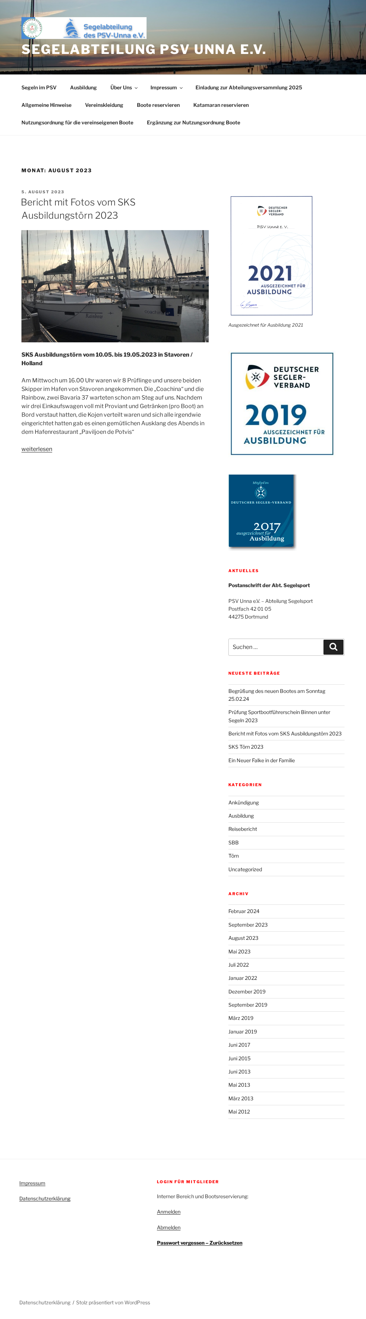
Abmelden (168, 1227)
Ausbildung (83, 87)
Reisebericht (242, 829)
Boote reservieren (158, 105)
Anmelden (168, 1212)
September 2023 (248, 925)
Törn (233, 856)
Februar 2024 (243, 911)
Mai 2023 (239, 951)
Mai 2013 (239, 1085)
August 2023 (243, 938)
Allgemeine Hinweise (46, 105)
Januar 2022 (242, 978)
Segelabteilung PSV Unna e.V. (144, 49)
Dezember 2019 (247, 991)
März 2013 (240, 1098)
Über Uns (121, 87)
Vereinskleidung (104, 105)
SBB (233, 842)
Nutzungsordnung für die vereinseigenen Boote (77, 122)
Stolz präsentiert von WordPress (113, 1302)
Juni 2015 (239, 1058)
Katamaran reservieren (221, 105)
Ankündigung (243, 802)
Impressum (163, 87)
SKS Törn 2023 (245, 747)
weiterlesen (36, 449)
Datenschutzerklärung (44, 1198)
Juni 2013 (239, 1071)
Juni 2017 (239, 1045)
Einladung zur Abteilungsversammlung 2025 (249, 87)
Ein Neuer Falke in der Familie (261, 760)
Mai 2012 (239, 1112)
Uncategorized (245, 869)
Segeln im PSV (38, 87)
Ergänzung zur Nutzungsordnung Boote (193, 122)
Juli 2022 (238, 965)
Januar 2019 (242, 1031)
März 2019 (240, 1018)
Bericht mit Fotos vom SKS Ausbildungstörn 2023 (285, 733)
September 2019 (247, 1005)
